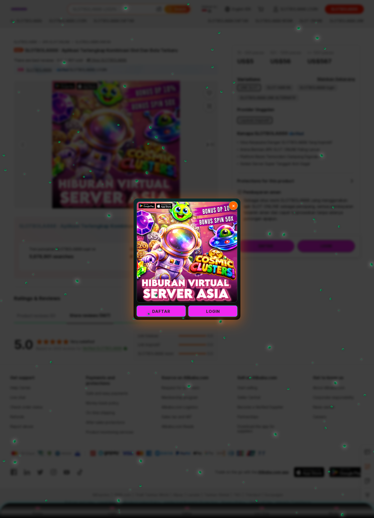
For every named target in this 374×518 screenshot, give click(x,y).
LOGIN (213, 311)
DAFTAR (161, 311)
